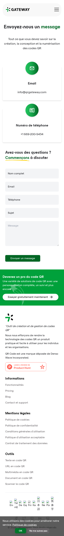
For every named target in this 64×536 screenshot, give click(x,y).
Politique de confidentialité (21, 425)
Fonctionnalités (14, 384)
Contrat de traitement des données (26, 443)
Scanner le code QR (17, 484)
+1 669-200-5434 (32, 134)
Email (11, 186)
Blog (8, 396)
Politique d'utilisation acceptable (25, 437)
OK (20, 530)
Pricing (9, 390)
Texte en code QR (15, 460)
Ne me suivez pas (38, 530)
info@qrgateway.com (32, 92)
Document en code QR (18, 478)
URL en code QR (15, 466)
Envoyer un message (23, 258)
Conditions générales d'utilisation (25, 431)
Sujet (11, 212)
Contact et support (16, 402)
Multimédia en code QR (19, 472)
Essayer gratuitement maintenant (28, 297)
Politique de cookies (17, 419)
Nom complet (16, 173)
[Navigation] (56, 9)
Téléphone (14, 199)
